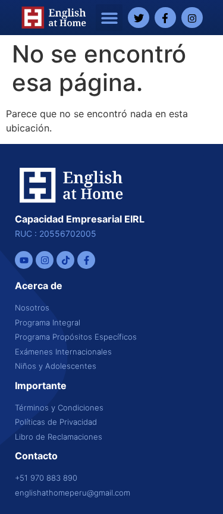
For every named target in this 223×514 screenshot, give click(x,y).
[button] (109, 17)
